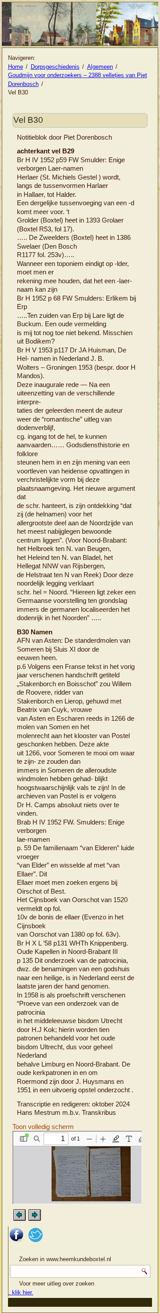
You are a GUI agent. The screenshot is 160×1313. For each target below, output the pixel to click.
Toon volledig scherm (43, 1126)
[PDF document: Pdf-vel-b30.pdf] (77, 1167)
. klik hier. (20, 1292)
